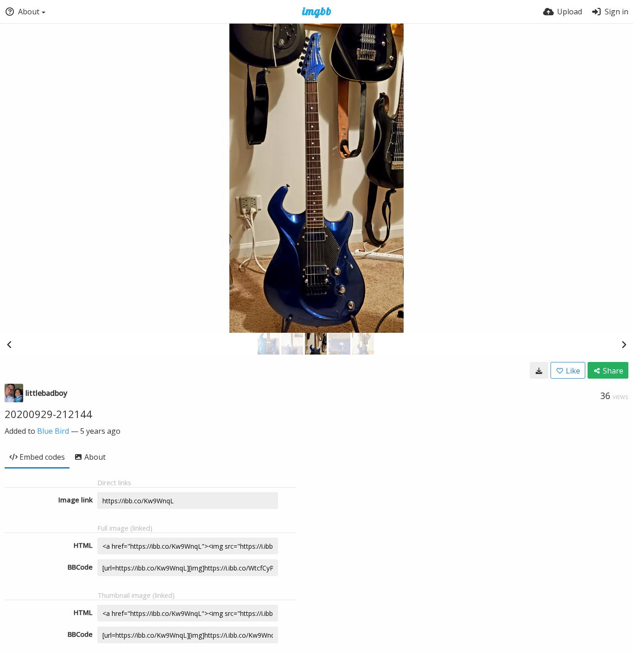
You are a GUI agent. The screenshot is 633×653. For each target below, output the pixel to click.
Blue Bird (53, 431)
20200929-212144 (48, 414)
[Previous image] (9, 344)
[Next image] (623, 344)
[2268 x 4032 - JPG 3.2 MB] (539, 370)
